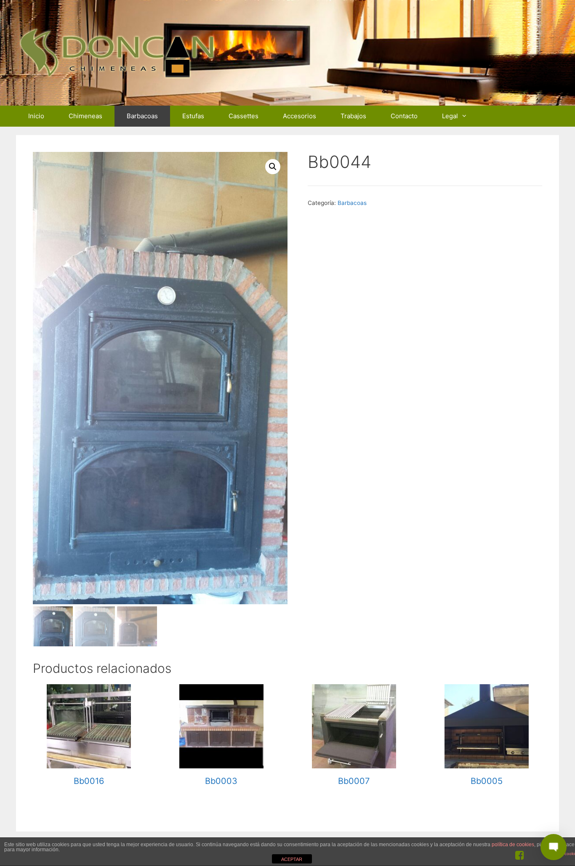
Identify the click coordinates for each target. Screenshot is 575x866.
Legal (450, 116)
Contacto (404, 116)
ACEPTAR (291, 859)
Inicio (36, 116)
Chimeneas (85, 116)
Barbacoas (142, 116)
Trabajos (353, 116)
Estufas (193, 116)
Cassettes (243, 116)
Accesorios (299, 116)
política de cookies (513, 844)
